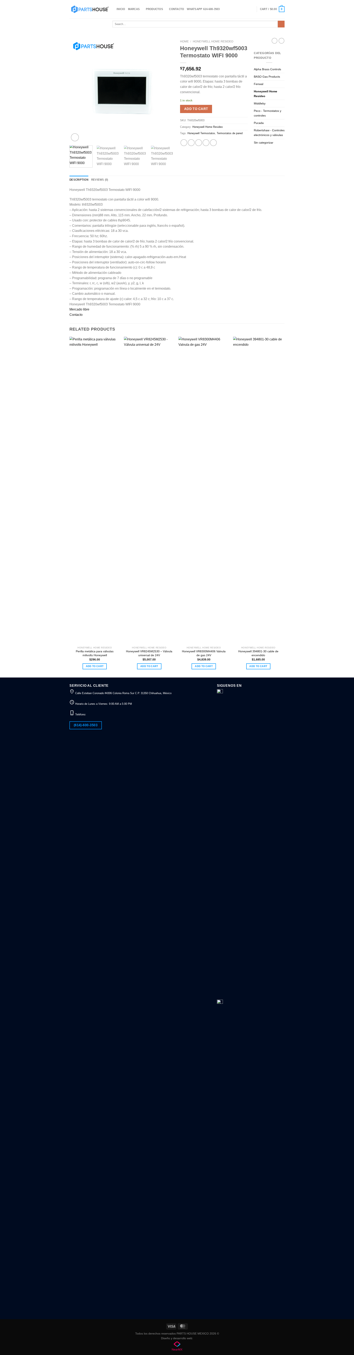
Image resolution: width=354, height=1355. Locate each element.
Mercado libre (79, 309)
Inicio (121, 9)
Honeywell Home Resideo (213, 41)
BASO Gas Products (267, 76)
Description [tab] (78, 179)
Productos (154, 9)
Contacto (176, 9)
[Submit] (281, 24)
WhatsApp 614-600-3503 (203, 9)
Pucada (259, 123)
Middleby (260, 103)
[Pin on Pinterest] (206, 142)
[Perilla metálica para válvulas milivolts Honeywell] (94, 490)
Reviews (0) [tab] (99, 179)
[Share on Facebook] (183, 142)
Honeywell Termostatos (201, 133)
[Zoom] (75, 137)
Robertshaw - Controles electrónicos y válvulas (269, 133)
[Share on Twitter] (191, 142)
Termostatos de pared (230, 133)
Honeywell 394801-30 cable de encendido (258, 653)
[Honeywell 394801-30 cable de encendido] (258, 490)
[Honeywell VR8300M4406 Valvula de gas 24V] (203, 490)
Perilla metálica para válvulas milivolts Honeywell (94, 653)
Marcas (134, 9)
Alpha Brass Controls (267, 69)
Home (184, 41)
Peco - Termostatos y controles (267, 113)
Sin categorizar (263, 142)
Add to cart (196, 109)
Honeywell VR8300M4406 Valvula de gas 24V (204, 653)
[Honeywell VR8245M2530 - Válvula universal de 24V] (149, 490)
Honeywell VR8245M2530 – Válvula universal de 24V (149, 653)
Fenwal (258, 84)
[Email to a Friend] (198, 142)
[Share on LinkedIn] (213, 142)
